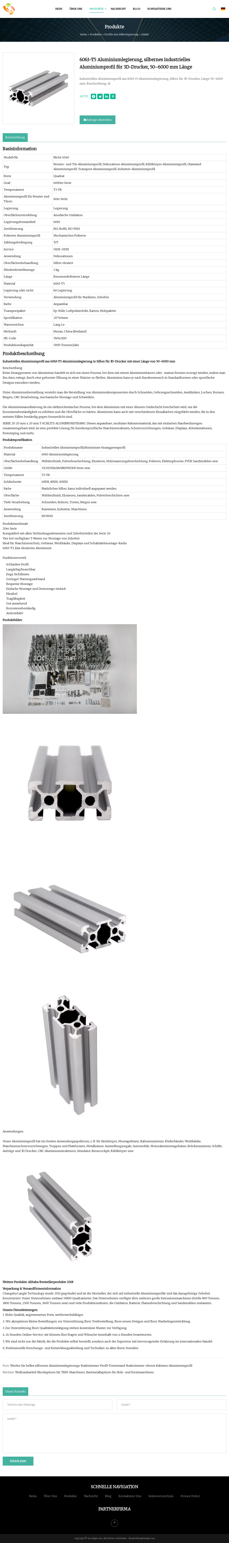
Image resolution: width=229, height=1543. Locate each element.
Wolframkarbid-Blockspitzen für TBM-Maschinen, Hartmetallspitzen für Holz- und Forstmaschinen (84, 1372)
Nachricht (118, 8)
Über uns (75, 8)
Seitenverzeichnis (161, 1496)
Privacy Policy (190, 1496)
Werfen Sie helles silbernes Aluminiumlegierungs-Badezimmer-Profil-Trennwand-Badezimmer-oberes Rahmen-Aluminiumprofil (101, 1365)
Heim (58, 8)
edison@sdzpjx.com (145, 1538)
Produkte (96, 8)
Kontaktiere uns (159, 8)
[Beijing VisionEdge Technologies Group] (9, 9)
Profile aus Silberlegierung (121, 34)
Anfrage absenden (99, 120)
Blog (136, 8)
